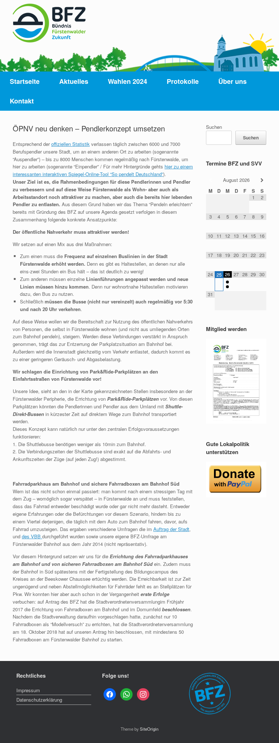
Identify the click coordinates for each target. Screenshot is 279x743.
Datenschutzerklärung (39, 699)
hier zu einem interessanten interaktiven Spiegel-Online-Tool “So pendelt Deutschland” (103, 170)
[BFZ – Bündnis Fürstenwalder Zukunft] (49, 23)
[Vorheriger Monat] (210, 180)
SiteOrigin (149, 729)
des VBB (32, 536)
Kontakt (22, 101)
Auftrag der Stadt (171, 529)
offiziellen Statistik (70, 143)
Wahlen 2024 (127, 81)
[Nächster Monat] (262, 180)
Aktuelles (73, 81)
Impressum (28, 690)
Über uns (232, 81)
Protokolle (183, 81)
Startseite (25, 81)
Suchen (214, 126)
